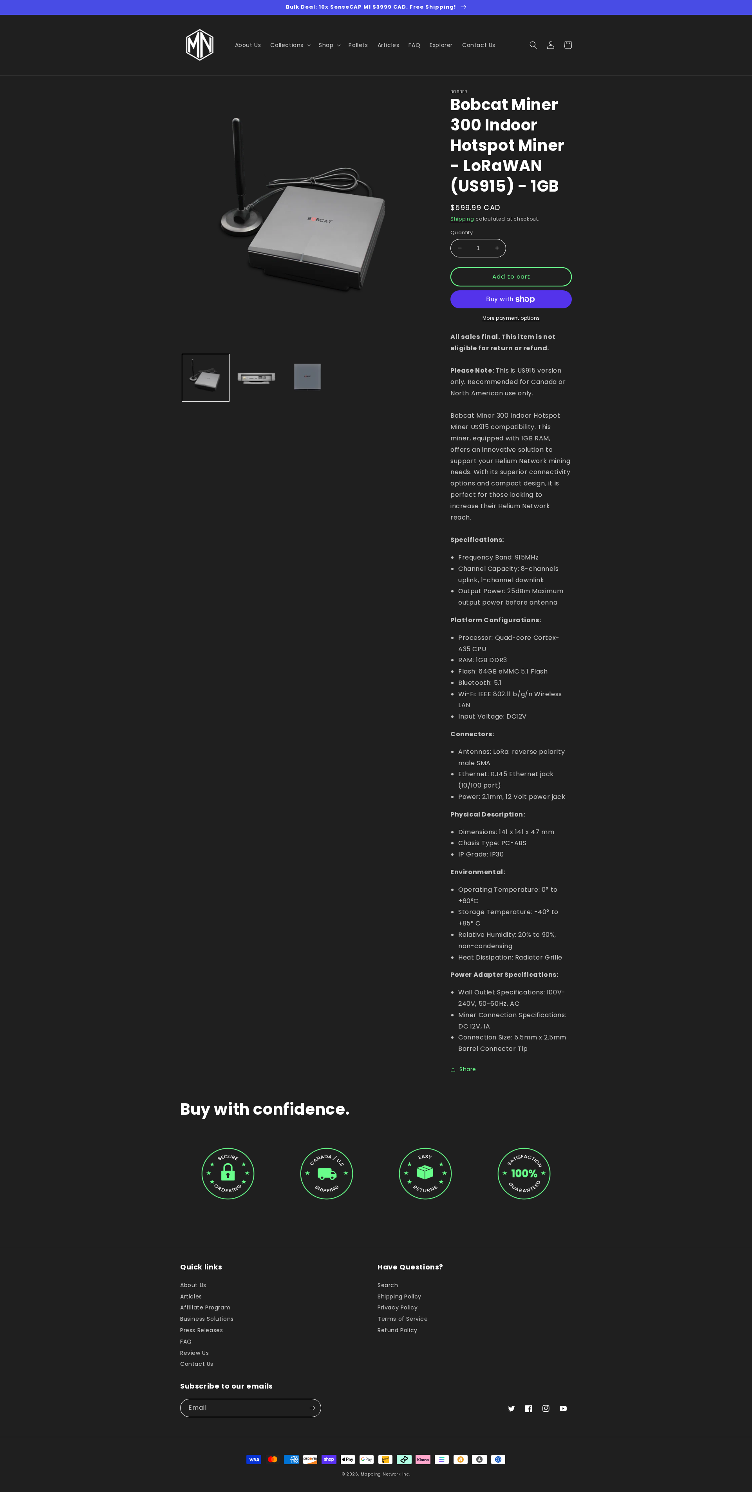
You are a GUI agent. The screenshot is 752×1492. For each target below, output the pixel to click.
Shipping (462, 218)
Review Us (194, 1353)
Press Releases (201, 1330)
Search (388, 1285)
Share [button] (467, 1069)
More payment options (511, 318)
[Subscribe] (312, 1408)
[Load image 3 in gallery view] (307, 377)
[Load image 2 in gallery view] (256, 377)
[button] (290, 45)
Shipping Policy (399, 1296)
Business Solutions (207, 1319)
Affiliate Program (205, 1307)
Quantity (461, 232)
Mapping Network (381, 1474)
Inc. (406, 1474)
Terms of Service (403, 1319)
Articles (191, 1296)
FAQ (186, 1341)
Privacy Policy (398, 1307)
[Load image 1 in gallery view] (205, 377)
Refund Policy (398, 1330)
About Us (193, 1285)
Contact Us (196, 1364)
